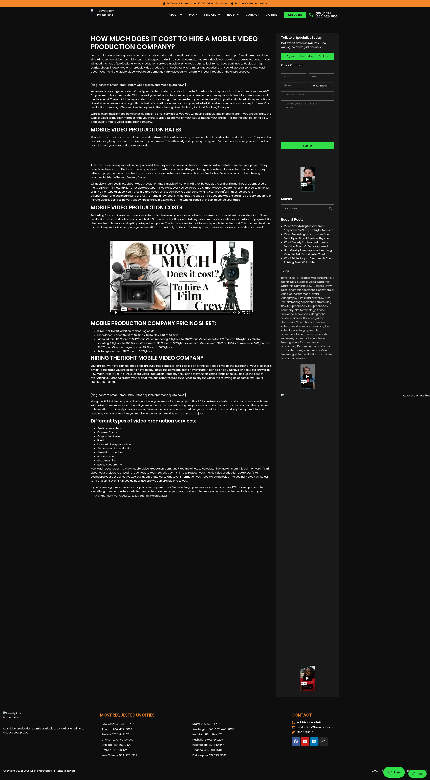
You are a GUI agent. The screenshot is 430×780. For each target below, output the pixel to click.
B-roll (100, 440)
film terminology (305, 310)
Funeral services (291, 318)
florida (321, 310)
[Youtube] (305, 741)
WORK (193, 15)
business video (306, 282)
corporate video (299, 294)
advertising (288, 278)
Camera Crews (107, 432)
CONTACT (252, 15)
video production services (306, 356)
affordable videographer (313, 278)
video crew (295, 350)
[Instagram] (323, 741)
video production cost (309, 354)
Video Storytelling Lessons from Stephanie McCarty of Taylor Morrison (308, 228)
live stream (298, 326)
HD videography (313, 318)
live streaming (315, 326)
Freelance (287, 314)
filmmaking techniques (301, 302)
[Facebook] (296, 741)
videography (312, 350)
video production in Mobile (161, 68)
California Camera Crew (296, 286)
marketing (195, 59)
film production (297, 306)
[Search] (321, 209)
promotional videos (318, 334)
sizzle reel (287, 338)
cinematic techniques (302, 290)
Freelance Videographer (311, 314)
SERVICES (210, 15)
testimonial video (305, 338)
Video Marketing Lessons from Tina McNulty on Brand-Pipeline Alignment (308, 236)
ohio (317, 330)
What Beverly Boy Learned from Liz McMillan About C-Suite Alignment (306, 244)
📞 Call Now (394, 772)
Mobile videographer (185, 487)
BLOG (231, 15)
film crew (318, 298)
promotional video (293, 334)
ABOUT (173, 15)
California (323, 282)
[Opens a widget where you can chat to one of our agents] (417, 774)
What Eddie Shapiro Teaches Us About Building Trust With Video (309, 260)
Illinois (308, 322)
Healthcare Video (292, 322)
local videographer (301, 330)
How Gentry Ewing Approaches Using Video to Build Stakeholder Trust (308, 252)
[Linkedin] (314, 741)
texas (321, 338)
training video (290, 342)
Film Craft (304, 298)
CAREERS (271, 15)
